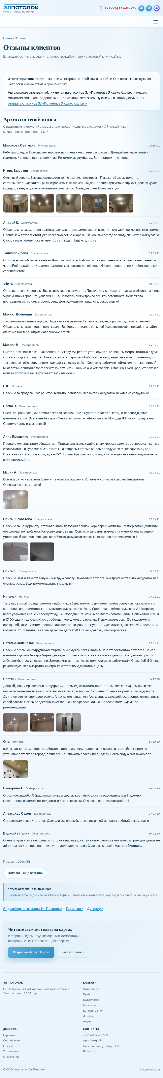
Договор (88, 1016)
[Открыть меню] (156, 22)
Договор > (95, 909)
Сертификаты (12, 1040)
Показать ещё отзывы (25, 873)
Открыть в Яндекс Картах (31, 952)
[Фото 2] (42, 203)
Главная (8, 38)
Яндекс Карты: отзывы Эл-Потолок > (32, 909)
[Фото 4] (94, 203)
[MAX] (156, 8)
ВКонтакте (89, 1051)
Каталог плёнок (93, 1010)
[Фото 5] (121, 203)
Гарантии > (74, 909)
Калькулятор (91, 999)
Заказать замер (72, 952)
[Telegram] (149, 8)
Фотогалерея (91, 989)
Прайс (87, 994)
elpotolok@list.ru (93, 1040)
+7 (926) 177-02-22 (120, 8)
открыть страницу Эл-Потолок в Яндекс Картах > (47, 103)
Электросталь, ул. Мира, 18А (101, 1046)
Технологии (10, 1051)
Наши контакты (150, 1069)
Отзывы (8, 1046)
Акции (87, 1021)
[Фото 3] (68, 203)
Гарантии (9, 1035)
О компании (11, 1057)
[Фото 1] (15, 203)
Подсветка (90, 1005)
